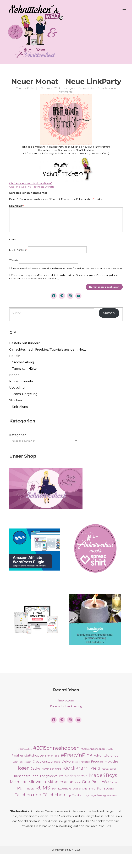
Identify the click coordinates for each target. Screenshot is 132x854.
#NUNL (109, 749)
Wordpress (112, 795)
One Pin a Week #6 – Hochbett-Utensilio (31, 186)
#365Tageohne (25, 749)
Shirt (92, 788)
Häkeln (14, 356)
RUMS (42, 788)
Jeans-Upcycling (24, 394)
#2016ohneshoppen (93, 748)
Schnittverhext (61, 788)
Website (14, 260)
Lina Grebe (28, 88)
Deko (66, 761)
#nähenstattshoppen (29, 755)
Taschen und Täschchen (39, 794)
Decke (57, 762)
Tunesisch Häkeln (26, 368)
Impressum (66, 700)
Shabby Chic (80, 788)
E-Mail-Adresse (18, 249)
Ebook (75, 762)
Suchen (109, 313)
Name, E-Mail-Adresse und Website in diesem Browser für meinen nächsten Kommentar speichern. (67, 268)
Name (13, 239)
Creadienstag (43, 761)
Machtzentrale (76, 776)
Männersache (60, 781)
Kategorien (17, 435)
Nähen (14, 375)
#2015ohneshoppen (56, 748)
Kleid (95, 768)
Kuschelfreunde (26, 776)
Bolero (16, 762)
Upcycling (17, 388)
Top (69, 795)
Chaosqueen (25, 762)
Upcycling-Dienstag (94, 795)
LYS (61, 776)
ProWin (117, 782)
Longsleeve (48, 776)
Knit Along (20, 407)
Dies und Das (86, 88)
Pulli (21, 788)
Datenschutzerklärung (66, 706)
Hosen (22, 768)
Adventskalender (107, 755)
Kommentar (16, 205)
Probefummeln (21, 381)
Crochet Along (23, 362)
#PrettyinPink (76, 755)
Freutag (97, 761)
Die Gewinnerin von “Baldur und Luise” (30, 183)
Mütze (77, 782)
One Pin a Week (97, 781)
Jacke (35, 768)
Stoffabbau (105, 788)
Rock (30, 788)
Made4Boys (103, 775)
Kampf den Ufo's (51, 768)
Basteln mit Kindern (24, 343)
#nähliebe (53, 755)
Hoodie (111, 761)
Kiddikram (75, 768)
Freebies (84, 761)
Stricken (15, 400)
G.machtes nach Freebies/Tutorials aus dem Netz (47, 349)
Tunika (76, 795)
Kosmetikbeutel (109, 769)
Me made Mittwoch (28, 781)
